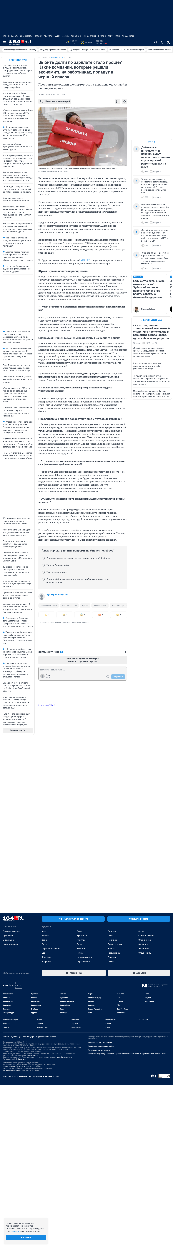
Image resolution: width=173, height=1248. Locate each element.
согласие (15, 1231)
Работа (111, 948)
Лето (79, 944)
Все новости (18, 60)
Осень (111, 935)
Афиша (65, 36)
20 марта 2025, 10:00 (46, 94)
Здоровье (46, 961)
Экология (143, 944)
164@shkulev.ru (32, 1055)
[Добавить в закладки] (117, 101)
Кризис (85, 606)
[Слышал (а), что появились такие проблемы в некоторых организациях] (43, 579)
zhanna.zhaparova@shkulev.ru (14, 1067)
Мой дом (81, 948)
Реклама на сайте (11, 931)
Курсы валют (89, 36)
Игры (117, 36)
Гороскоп (76, 36)
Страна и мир (144, 940)
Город (44, 944)
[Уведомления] (162, 42)
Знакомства (26, 36)
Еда (43, 953)
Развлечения (114, 953)
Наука (80, 953)
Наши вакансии (10, 944)
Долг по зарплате (69, 606)
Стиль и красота (146, 935)
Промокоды (128, 36)
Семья (111, 961)
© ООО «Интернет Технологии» (46, 1076)
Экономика (143, 948)
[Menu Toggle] (4, 42)
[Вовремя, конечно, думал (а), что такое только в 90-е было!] (43, 558)
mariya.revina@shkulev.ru (12, 1070)
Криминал (82, 935)
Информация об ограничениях (100, 1042)
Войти (48, 677)
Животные (47, 957)
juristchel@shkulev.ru (64, 1057)
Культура (81, 940)
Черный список (100, 606)
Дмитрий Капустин (57, 594)
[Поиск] (155, 42)
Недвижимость (10, 36)
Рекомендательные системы (99, 1050)
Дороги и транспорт (51, 948)
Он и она (112, 931)
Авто (44, 931)
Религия (112, 957)
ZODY (110, 36)
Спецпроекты (145, 953)
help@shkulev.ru (20, 1059)
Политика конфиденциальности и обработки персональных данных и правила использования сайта (127, 1054)
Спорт (141, 931)
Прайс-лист (8, 935)
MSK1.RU (85, 260)
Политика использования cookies (101, 1046)
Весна (44, 940)
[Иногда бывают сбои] (43, 565)
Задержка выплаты (49, 606)
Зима (79, 931)
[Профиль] (168, 42)
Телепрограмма (52, 36)
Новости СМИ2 (46, 705)
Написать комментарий (57, 101)
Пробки (102, 36)
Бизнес (45, 935)
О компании (8, 940)
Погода (38, 36)
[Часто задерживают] (43, 572)
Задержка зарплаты (120, 606)
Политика (112, 940)
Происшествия (115, 944)
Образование (83, 961)
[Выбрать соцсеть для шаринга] (124, 101)
